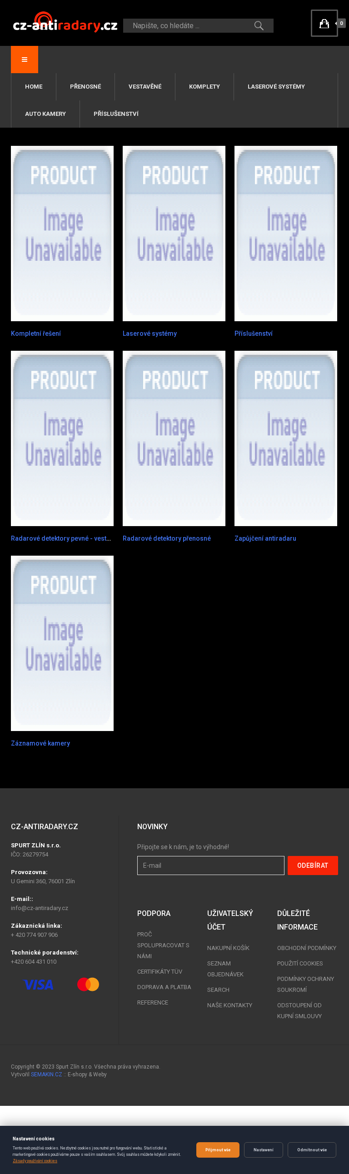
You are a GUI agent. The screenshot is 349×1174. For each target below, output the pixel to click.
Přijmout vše (217, 1150)
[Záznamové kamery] (62, 643)
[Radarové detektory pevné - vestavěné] (62, 438)
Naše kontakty (229, 1005)
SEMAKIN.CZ (46, 1074)
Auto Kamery (45, 113)
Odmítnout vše (312, 1150)
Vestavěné (145, 86)
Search (218, 989)
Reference (152, 1002)
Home (33, 86)
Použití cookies (300, 963)
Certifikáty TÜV (159, 971)
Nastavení (264, 1150)
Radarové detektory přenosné (167, 538)
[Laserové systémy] (174, 233)
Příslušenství (116, 113)
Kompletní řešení (36, 333)
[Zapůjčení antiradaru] (285, 438)
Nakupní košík (228, 948)
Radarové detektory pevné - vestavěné (67, 538)
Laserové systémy (276, 86)
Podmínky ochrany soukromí (305, 984)
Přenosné (85, 86)
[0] (324, 23)
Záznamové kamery (40, 743)
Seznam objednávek (225, 969)
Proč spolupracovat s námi (163, 945)
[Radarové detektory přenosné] (174, 438)
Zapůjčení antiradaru (265, 538)
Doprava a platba (164, 987)
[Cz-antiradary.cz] (65, 22)
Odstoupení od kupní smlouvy (299, 1011)
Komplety (204, 86)
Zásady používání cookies (35, 1161)
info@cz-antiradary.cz (39, 908)
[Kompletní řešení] (62, 233)
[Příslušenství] (285, 233)
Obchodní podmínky (306, 948)
